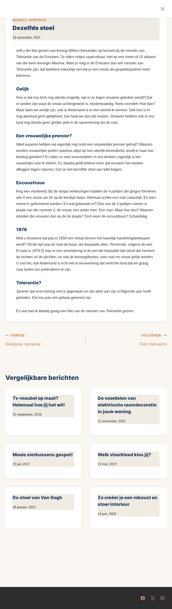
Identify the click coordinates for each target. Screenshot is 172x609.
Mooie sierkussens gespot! (43, 454)
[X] (152, 598)
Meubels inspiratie (30, 20)
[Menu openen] (162, 8)
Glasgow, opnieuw (23, 339)
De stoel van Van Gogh (37, 497)
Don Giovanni (153, 339)
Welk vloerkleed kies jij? (125, 454)
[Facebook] (143, 598)
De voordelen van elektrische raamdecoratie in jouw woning (127, 405)
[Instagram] (162, 598)
